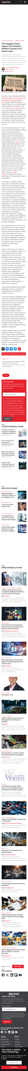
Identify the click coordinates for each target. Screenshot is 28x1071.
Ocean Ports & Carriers (9, 947)
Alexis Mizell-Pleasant (12, 67)
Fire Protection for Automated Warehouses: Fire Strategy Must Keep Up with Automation (8, 442)
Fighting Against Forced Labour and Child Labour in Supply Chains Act (14, 100)
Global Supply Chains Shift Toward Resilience (13, 884)
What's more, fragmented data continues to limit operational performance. (14, 826)
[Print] (3, 348)
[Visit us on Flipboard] (16, 975)
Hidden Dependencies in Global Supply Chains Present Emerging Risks (12, 916)
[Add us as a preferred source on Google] (19, 348)
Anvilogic (8, 666)
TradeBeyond (9, 888)
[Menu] (24, 1)
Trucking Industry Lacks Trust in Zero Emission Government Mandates (9, 518)
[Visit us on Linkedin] (11, 975)
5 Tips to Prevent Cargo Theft (7, 505)
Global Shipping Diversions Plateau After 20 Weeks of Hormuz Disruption (13, 951)
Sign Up (7, 419)
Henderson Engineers (11, 631)
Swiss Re (7, 921)
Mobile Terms (6, 416)
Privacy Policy (18, 416)
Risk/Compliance (7, 491)
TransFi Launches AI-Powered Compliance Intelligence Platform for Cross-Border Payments (9, 431)
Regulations (19, 40)
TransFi (7, 596)
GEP (6, 724)
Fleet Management (7, 513)
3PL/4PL (4, 784)
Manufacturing (6, 716)
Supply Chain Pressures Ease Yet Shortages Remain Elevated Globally (8, 464)
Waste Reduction (7, 751)
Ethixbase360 (9, 71)
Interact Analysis (10, 854)
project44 (8, 956)
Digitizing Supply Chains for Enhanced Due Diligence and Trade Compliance (8, 495)
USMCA (17, 142)
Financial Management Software (12, 588)
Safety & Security (8, 40)
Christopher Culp (7, 695)
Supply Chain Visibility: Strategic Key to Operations (14, 820)
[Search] (20, 1)
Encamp (7, 757)
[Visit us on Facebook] (3, 975)
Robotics (4, 848)
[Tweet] (15, 348)
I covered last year (15, 108)
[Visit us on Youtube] (20, 975)
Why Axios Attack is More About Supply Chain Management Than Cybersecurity (8, 453)
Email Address (7, 391)
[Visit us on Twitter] (7, 975)
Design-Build (5, 623)
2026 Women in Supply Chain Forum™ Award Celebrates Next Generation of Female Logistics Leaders (12, 788)
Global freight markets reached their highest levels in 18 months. (12, 890)
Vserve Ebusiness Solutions (13, 823)
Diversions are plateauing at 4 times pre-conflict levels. (14, 958)
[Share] (7, 348)
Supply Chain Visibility (8, 817)
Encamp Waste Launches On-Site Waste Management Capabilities (13, 754)
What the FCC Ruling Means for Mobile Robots (12, 851)
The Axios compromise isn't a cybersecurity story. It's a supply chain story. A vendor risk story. (13, 669)
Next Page (18, 966)
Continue (14, 1067)
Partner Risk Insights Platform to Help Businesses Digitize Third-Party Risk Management (8, 529)
